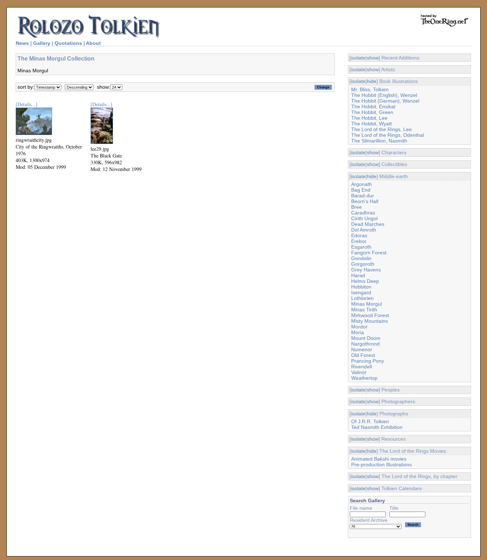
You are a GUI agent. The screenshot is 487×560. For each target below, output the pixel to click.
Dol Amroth (363, 230)
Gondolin (361, 258)
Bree (356, 207)
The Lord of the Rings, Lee (381, 129)
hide (371, 81)
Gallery (41, 43)
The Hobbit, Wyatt (371, 123)
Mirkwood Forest (370, 315)
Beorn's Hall (364, 201)
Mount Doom (365, 338)
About (93, 43)
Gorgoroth (362, 264)
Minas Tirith (364, 309)
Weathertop (364, 378)
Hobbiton (361, 287)
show (373, 58)
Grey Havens (366, 270)
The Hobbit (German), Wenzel (385, 101)
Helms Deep (365, 281)
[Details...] (26, 104)
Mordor (359, 327)
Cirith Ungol (364, 218)
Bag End (360, 190)
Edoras (359, 235)
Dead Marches (367, 224)
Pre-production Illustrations (381, 464)
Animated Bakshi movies (378, 459)
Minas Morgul (366, 304)
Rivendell (361, 366)
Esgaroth (361, 247)
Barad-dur (362, 195)
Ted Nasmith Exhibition (377, 427)
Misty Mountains (369, 321)
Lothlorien (362, 298)
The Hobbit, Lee (369, 118)
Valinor (358, 372)
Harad (358, 275)
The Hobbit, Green (372, 112)
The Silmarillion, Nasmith (379, 141)
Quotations (68, 43)
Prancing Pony (367, 361)
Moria (357, 332)
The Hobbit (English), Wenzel (384, 95)
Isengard (361, 292)
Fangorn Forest (368, 252)
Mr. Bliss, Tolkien (370, 89)
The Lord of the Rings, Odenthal (387, 135)
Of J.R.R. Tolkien (370, 421)
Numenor (361, 349)
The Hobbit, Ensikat (373, 106)
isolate (358, 58)
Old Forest (363, 355)
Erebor (358, 241)
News (22, 43)
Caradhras (363, 213)
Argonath (361, 184)
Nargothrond (365, 344)
